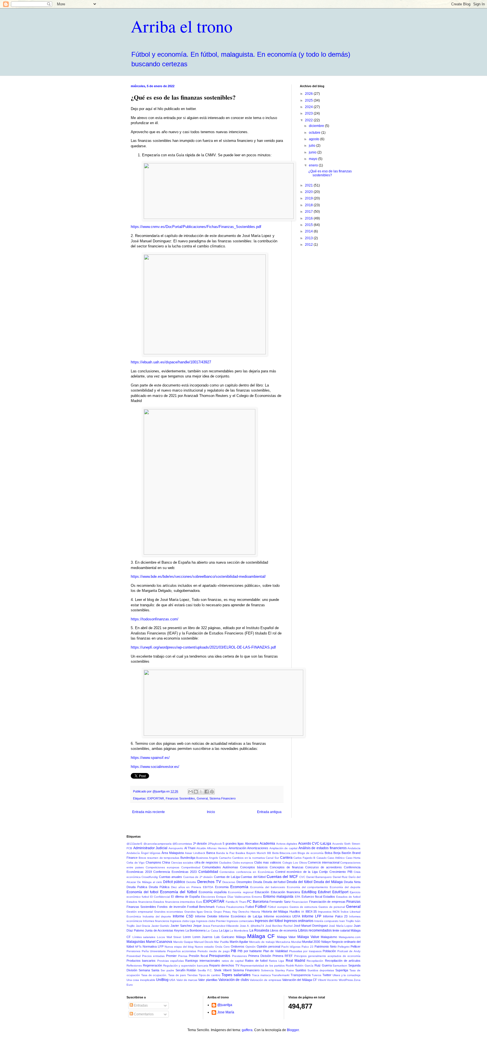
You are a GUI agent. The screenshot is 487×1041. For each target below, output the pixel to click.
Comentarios (143, 1014)
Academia (267, 843)
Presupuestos (219, 956)
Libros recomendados (315, 930)
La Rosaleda (259, 930)
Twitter (326, 975)
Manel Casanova (159, 942)
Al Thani (190, 848)
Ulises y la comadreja (346, 975)
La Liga (224, 930)
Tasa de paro (177, 975)
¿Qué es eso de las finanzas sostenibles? (330, 173)
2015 (309, 225)
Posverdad (134, 955)
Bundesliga (187, 857)
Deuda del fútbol (300, 882)
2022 (309, 120)
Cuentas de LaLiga (227, 877)
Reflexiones (134, 965)
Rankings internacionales (202, 960)
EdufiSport (340, 892)
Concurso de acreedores (323, 867)
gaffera (247, 1030)
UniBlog (162, 980)
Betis (275, 853)
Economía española (213, 892)
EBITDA (208, 887)
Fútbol (260, 906)
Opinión (250, 946)
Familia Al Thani (236, 901)
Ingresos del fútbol (269, 921)
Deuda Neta (352, 882)
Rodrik (290, 965)
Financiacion (300, 901)
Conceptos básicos (254, 867)
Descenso (228, 882)
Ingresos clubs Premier (211, 921)
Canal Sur (272, 857)
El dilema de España (185, 896)
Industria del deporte (157, 916)
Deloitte (191, 882)
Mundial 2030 (311, 941)
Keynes (179, 930)
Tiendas (192, 975)
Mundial (296, 941)
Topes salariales (236, 974)
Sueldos (300, 970)
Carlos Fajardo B (304, 857)
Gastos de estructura (303, 906)
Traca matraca (261, 975)
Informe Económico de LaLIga (240, 916)
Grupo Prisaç (222, 911)
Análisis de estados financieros (322, 848)
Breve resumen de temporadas (159, 857)
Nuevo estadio (204, 946)
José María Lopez (341, 925)
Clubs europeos (243, 862)
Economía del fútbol (178, 892)
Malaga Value (286, 937)
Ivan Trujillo (346, 921)
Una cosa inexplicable (141, 979)
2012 (309, 245)
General (202, 798)
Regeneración (152, 965)
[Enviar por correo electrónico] (190, 791)
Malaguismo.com (349, 937)
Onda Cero (222, 946)
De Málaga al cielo (149, 882)
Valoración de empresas (265, 979)
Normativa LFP (153, 946)
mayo (313, 159)
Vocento (332, 979)
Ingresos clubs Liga (182, 921)
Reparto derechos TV (224, 965)
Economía (239, 886)
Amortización (237, 848)
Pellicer (355, 946)
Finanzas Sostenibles (180, 798)
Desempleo (244, 882)
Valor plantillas (207, 979)
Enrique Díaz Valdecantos (233, 896)
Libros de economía (283, 930)
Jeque (197, 925)
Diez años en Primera (186, 887)
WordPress (346, 979)
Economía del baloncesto (267, 887)
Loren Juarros (202, 937)
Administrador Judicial (150, 848)
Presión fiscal (198, 955)
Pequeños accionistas (181, 951)
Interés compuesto (326, 921)
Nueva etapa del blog (179, 946)
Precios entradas (153, 955)
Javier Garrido (160, 925)
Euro (199, 901)
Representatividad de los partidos (262, 965)
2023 (309, 113)
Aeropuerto (176, 848)
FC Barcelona (258, 902)
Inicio (211, 812)
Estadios (329, 896)
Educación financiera (285, 892)
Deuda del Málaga (328, 882)
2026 (309, 94)
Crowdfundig (149, 877)
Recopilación (315, 960)
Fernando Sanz (280, 901)
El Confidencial (160, 896)
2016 (309, 218)
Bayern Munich (256, 853)
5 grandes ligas (233, 843)
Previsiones (239, 955)
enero (314, 165)
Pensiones (133, 951)
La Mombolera (239, 930)
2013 (309, 238)
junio (313, 152)
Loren (187, 937)
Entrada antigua (269, 812)
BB (269, 853)
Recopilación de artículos (343, 960)
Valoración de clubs (233, 980)
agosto (314, 139)
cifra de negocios (206, 862)
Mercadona (283, 941)
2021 (309, 185)
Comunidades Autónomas (220, 867)
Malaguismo (329, 937)
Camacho (225, 857)
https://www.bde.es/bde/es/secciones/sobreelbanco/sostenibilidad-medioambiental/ (198, 576)
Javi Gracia (143, 925)
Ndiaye (326, 941)
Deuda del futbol (274, 882)
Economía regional (240, 892)
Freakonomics (235, 906)
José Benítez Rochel (279, 925)
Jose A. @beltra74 (252, 925)
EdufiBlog (309, 892)
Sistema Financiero (222, 798)
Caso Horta (353, 857)
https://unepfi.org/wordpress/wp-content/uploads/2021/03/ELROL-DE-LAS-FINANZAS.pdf (203, 647)
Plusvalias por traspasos (305, 951)
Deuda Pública (159, 887)
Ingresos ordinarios (298, 921)
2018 (309, 205)
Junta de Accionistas (159, 930)
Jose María (225, 1012)
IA (302, 911)
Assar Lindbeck (195, 853)
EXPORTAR (155, 798)
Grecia (208, 911)
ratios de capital (233, 960)
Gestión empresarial (140, 911)
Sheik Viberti (222, 970)
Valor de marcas (187, 979)
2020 (309, 192)
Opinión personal (268, 946)
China (166, 862)
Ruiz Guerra (323, 965)
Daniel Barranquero (319, 877)
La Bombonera (195, 930)
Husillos (294, 911)
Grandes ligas (193, 911)
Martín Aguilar (239, 941)
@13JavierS (134, 843)
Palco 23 (307, 946)
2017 (309, 212)
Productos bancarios (141, 960)
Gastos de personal (331, 906)
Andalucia (353, 848)
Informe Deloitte (206, 916)
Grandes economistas (168, 911)
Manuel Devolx (203, 941)
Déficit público (174, 882)
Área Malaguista (172, 853)
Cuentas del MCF (282, 876)
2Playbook (215, 843)
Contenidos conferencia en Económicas (247, 871)
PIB (233, 951)
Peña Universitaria (154, 951)
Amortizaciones (257, 848)
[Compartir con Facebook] (206, 791)
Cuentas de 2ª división (198, 877)
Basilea (240, 853)
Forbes (220, 906)
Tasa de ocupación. (154, 975)
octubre (315, 133)
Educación (262, 892)
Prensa (182, 955)
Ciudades (225, 862)
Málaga (241, 937)
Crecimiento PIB (340, 871)
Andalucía (133, 853)
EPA (297, 896)
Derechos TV (209, 881)
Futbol (249, 906)
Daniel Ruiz (340, 877)
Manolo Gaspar (183, 941)
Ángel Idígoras (150, 853)
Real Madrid (295, 961)
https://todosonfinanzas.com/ (154, 619)
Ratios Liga (276, 960)
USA (172, 979)
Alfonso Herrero (217, 848)
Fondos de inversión (171, 906)
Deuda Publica (137, 887)
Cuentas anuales (170, 877)
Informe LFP (311, 916)
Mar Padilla (221, 941)
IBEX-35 (311, 911)
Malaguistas (136, 942)
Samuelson (340, 965)
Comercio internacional (323, 862)
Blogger (293, 1030)
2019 (309, 198)
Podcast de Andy (348, 951)
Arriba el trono (182, 26)
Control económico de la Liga (296, 871)
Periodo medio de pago (214, 951)
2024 (309, 107)
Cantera (286, 858)
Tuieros (316, 975)
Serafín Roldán (186, 970)
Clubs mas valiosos (267, 862)
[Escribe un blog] (196, 791)
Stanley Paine (284, 970)
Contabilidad (208, 872)
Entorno (257, 896)
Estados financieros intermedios (174, 901)
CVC (302, 877)
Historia (255, 911)
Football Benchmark (201, 906)
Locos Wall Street (169, 937)
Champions (153, 862)
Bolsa (328, 853)
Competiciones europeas (162, 867)
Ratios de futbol (256, 960)
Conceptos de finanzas (287, 867)
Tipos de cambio (210, 975)
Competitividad (190, 867)
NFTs (138, 946)
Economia (222, 887)
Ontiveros (237, 946)
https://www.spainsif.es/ (150, 758)
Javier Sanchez (181, 925)
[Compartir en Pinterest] (212, 791)
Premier (171, 955)
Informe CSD (183, 916)
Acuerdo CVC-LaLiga (314, 843)
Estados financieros (139, 901)
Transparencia (301, 975)
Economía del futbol (142, 892)
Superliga (341, 970)
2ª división (200, 843)
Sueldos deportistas (320, 970)
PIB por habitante (250, 951)
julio (312, 146)
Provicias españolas (170, 960)
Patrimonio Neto (326, 946)
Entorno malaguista (278, 897)
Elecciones (208, 896)
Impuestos (324, 911)
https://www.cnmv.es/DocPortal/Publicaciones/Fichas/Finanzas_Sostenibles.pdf (196, 227)
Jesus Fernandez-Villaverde (221, 925)
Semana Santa (149, 970)
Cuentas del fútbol (253, 877)
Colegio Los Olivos (294, 862)
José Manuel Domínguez (311, 925)
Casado (321, 857)
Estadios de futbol (348, 896)
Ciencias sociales (182, 862)
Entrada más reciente (148, 812)
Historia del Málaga (275, 911)
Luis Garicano (224, 937)
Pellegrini (343, 946)
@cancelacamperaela (157, 843)
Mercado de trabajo (262, 941)
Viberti (322, 979)
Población (329, 951)
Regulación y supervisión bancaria (185, 965)
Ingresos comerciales (240, 921)
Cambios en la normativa (248, 857)
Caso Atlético (336, 857)
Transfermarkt (280, 975)
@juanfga (224, 1005)
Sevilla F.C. (205, 970)
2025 (309, 100)
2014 (309, 231)
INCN (336, 911)
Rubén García (304, 965)
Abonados (252, 843)
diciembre (317, 126)
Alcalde (201, 848)
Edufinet (324, 892)
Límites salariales (144, 937)
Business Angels (207, 857)
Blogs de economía (311, 853)
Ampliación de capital (283, 848)
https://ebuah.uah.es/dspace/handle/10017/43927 (171, 362)
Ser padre (167, 970)
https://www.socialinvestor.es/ (155, 767)
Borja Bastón (342, 853)
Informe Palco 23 (335, 916)
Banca (210, 853)
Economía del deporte (345, 887)
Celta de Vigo (136, 862)
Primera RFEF (283, 955)
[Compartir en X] (201, 791)
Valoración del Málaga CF (299, 979)
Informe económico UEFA (282, 916)
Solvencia (267, 970)
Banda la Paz (225, 853)
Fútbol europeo (278, 906)
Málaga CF (261, 936)
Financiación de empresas (327, 901)
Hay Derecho (240, 911)
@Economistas (182, 843)
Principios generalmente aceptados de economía (327, 955)
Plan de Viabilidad (275, 951)
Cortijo (323, 871)
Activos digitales (286, 843)
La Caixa (212, 930)
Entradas (140, 1005)
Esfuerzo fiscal (312, 896)
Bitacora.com (288, 853)
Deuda (257, 882)
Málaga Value (308, 937)
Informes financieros (156, 921)
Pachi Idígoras (290, 946)
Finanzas (353, 902)
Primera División (259, 955)
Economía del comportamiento (307, 887)
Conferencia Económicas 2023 (175, 871)
